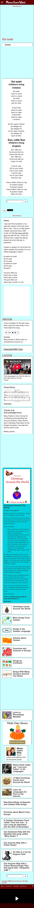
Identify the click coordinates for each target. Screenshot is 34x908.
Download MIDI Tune (13, 349)
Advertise (16, 886)
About (2, 886)
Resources (23, 886)
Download (7, 337)
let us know (11, 376)
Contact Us (8, 886)
